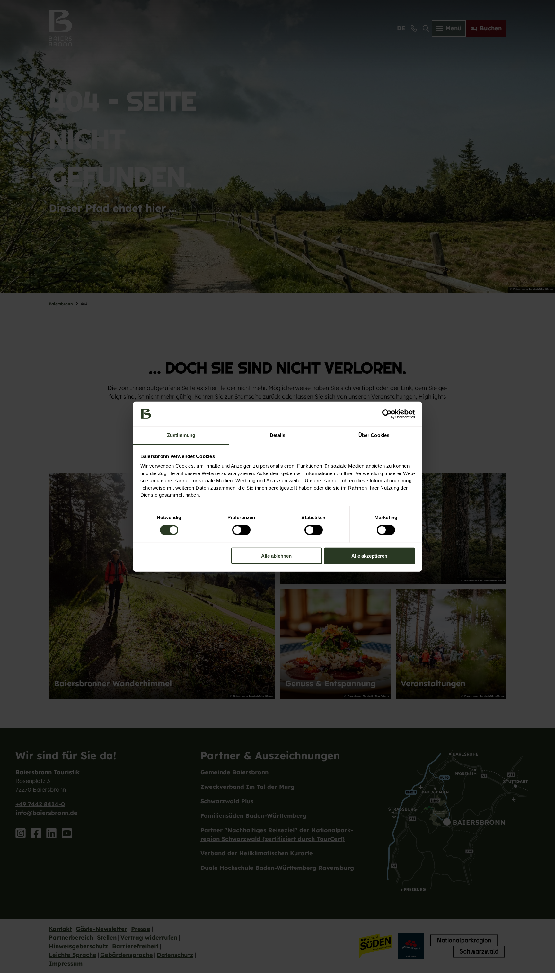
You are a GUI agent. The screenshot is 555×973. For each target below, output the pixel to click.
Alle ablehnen (276, 555)
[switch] (241, 530)
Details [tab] (278, 435)
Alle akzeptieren (369, 555)
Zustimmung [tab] (181, 435)
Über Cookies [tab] (373, 435)
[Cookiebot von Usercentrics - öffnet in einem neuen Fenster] (387, 414)
